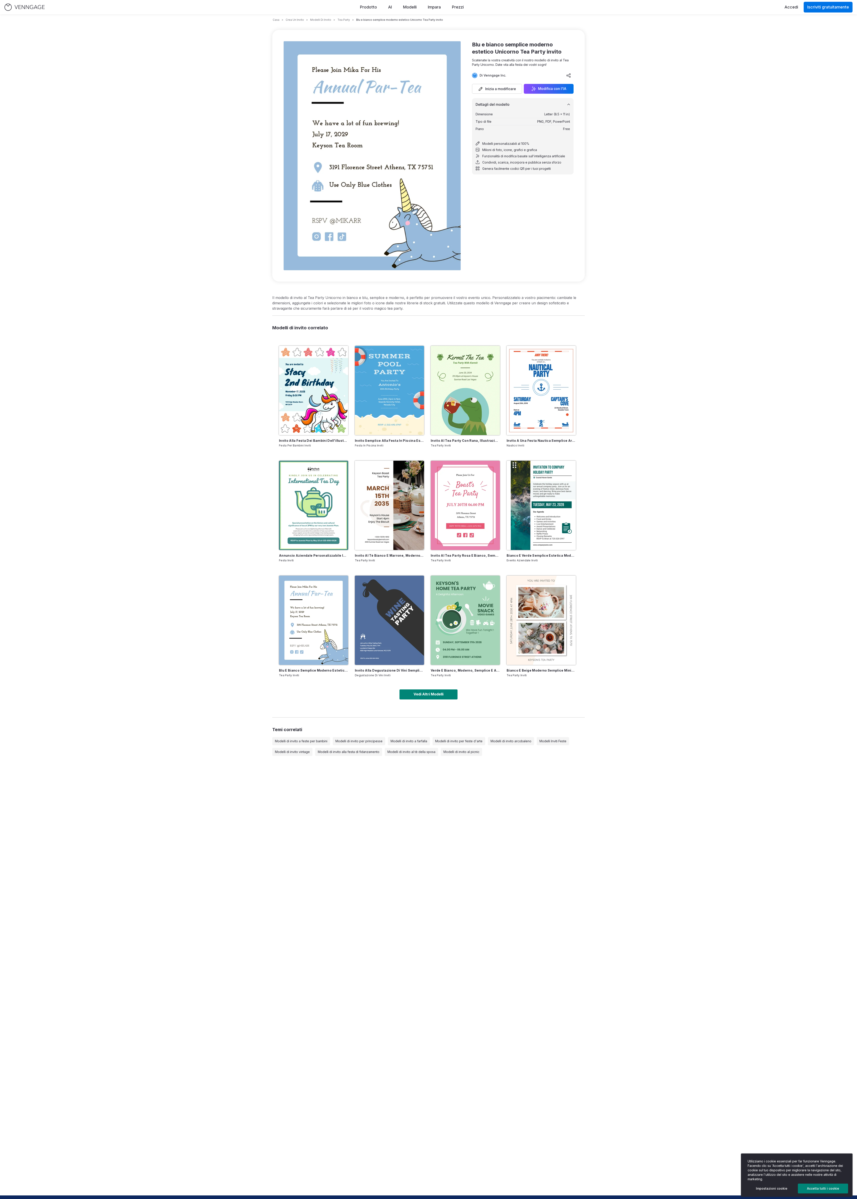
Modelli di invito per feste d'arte (459, 741)
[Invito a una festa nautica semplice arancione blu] (541, 390)
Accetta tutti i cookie (823, 1188)
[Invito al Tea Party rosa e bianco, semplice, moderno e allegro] (465, 505)
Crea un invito (295, 19)
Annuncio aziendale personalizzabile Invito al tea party (313, 555)
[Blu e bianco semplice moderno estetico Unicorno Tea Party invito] (313, 620)
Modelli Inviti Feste (552, 741)
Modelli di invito (320, 19)
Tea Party (343, 19)
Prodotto (368, 7)
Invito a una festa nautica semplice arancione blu (541, 440)
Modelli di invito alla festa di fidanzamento (348, 752)
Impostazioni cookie (771, 1188)
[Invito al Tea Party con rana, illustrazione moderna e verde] (465, 390)
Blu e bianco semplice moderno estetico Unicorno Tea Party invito (313, 670)
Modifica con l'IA (552, 89)
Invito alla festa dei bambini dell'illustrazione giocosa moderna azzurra (313, 440)
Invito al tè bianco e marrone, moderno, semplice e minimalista (389, 555)
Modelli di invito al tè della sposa (411, 752)
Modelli (410, 7)
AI (390, 7)
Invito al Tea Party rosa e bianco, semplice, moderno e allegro (465, 555)
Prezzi (458, 7)
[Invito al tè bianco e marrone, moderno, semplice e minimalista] (389, 505)
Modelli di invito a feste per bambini (301, 741)
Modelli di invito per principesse (359, 741)
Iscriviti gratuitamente (828, 7)
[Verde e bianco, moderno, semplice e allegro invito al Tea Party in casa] (465, 620)
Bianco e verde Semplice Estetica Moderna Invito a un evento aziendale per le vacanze (541, 555)
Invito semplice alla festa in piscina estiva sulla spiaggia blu (389, 440)
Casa (276, 19)
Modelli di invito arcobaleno (511, 741)
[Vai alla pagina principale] (24, 7)
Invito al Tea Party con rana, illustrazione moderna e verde (465, 440)
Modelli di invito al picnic (461, 752)
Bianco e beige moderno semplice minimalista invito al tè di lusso (541, 670)
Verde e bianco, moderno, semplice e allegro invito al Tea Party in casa (465, 670)
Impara (434, 7)
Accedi (791, 7)
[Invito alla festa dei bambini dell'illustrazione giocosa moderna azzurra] (313, 390)
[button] (497, 89)
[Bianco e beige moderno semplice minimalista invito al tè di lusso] (541, 620)
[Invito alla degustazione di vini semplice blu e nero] (389, 620)
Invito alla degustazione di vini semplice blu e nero (389, 670)
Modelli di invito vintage (292, 752)
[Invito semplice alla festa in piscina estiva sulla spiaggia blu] (389, 390)
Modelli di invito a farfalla (409, 741)
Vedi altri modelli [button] (428, 694)
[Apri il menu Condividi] (569, 75)
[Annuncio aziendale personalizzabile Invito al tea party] (313, 505)
